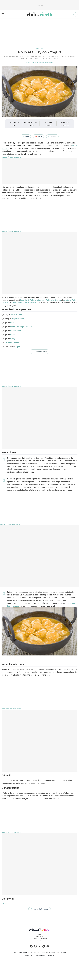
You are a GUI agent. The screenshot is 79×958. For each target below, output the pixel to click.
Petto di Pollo (16, 315)
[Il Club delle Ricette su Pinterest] (43, 947)
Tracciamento (28, 955)
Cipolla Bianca (12, 343)
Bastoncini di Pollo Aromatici (25, 303)
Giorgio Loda (36, 62)
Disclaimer (51, 955)
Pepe (12, 335)
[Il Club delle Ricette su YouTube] (47, 947)
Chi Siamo (39, 934)
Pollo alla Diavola (53, 300)
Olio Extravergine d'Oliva (21, 327)
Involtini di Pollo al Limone (32, 300)
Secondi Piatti (39, 48)
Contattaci (39, 941)
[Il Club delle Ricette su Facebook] (31, 947)
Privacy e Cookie (40, 955)
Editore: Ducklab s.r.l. (34, 952)
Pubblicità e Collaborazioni (39, 938)
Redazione (39, 936)
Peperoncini (15, 331)
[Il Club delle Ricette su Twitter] (39, 947)
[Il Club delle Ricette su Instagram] (35, 947)
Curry (12, 339)
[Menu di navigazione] (3, 14)
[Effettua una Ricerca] (75, 14)
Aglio (17, 347)
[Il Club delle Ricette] (39, 14)
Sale (12, 323)
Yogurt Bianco (18, 319)
